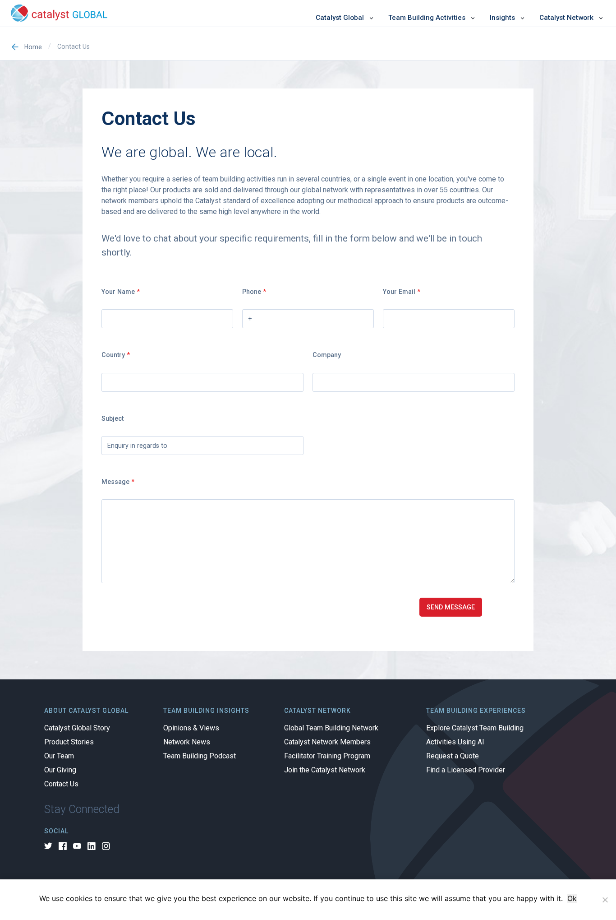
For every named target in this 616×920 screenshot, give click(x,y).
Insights (502, 17)
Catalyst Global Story (77, 728)
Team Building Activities (426, 17)
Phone (254, 291)
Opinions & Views (191, 728)
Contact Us (61, 784)
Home (33, 47)
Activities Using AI (455, 742)
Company (327, 355)
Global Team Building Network (331, 728)
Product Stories (69, 742)
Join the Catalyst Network (324, 770)
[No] (604, 899)
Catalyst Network (566, 17)
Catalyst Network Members (327, 742)
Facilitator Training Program (327, 756)
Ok (572, 898)
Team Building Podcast (199, 756)
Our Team (59, 756)
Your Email (401, 291)
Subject (112, 418)
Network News (186, 742)
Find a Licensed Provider (465, 770)
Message (117, 482)
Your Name (120, 291)
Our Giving (60, 770)
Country (115, 355)
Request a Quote (452, 756)
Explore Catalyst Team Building (475, 728)
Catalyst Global (340, 17)
